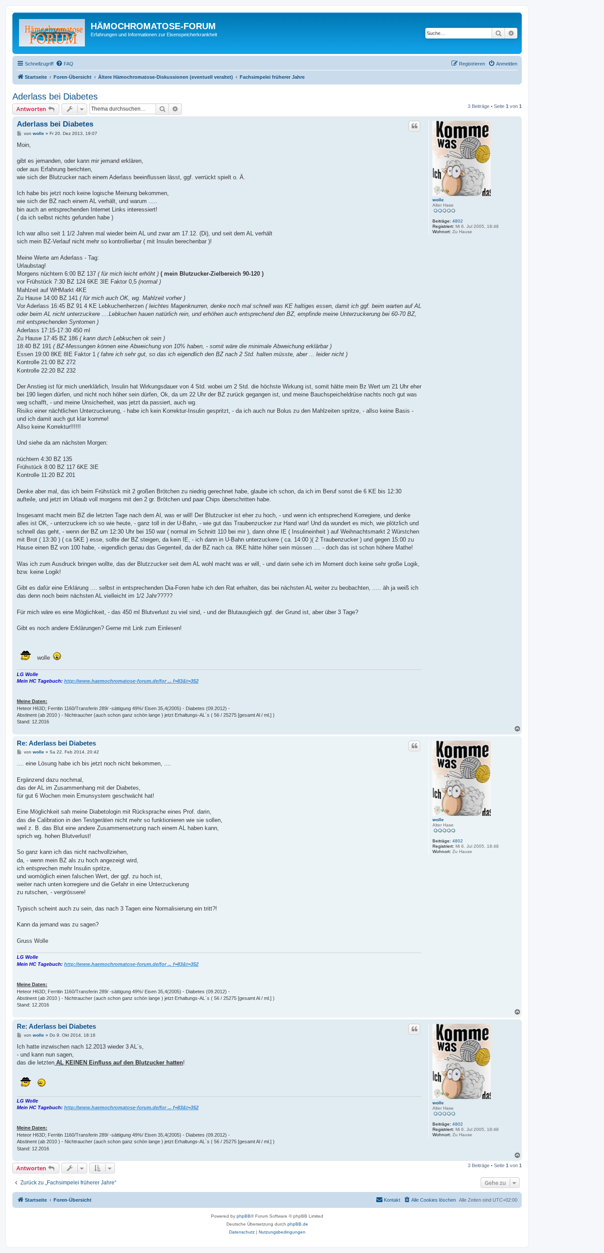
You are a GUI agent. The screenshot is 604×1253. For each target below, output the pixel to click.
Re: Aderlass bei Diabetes (56, 743)
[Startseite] (53, 33)
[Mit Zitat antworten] (414, 126)
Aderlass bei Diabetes (55, 96)
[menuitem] (64, 63)
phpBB (244, 1216)
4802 (457, 221)
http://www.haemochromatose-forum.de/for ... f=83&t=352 (131, 681)
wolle (438, 199)
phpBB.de (297, 1224)
